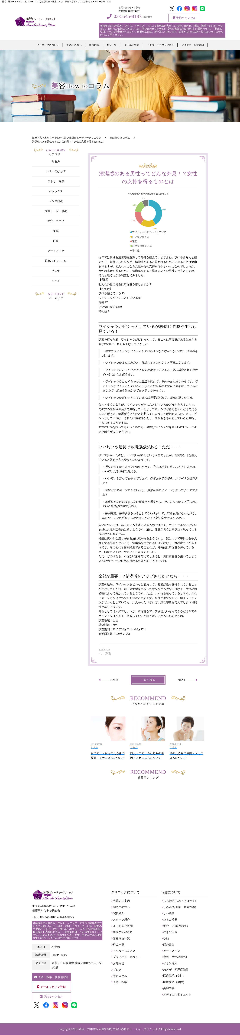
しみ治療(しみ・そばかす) (179, 900)
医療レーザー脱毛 (56, 211)
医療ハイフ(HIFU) (56, 260)
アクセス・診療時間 (193, 45)
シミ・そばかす (56, 171)
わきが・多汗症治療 (176, 969)
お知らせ (118, 963)
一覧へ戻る (148, 679)
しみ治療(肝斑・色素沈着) (179, 907)
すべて (56, 280)
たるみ (56, 161)
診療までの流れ (123, 932)
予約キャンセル (186, 17)
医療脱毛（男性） (174, 982)
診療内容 (94, 45)
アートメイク (55, 250)
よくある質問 (131, 45)
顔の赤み (168, 944)
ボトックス (56, 191)
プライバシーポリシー (127, 956)
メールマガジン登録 (53, 986)
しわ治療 (168, 913)
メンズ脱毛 (56, 201)
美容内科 (168, 988)
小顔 (166, 938)
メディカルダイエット (177, 994)
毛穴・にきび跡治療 (176, 925)
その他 (56, 270)
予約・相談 (120, 982)
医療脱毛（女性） (174, 975)
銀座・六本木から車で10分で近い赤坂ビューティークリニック (118, 1029)
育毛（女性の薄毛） (176, 956)
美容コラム (120, 975)
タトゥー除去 (55, 181)
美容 (56, 230)
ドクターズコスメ (124, 950)
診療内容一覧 (121, 938)
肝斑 (56, 240)
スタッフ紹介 (121, 919)
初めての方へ (74, 45)
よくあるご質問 (123, 925)
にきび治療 (170, 932)
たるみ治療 (170, 919)
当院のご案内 (121, 900)
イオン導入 (170, 963)
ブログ (117, 969)
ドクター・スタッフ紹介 (160, 45)
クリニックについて (48, 45)
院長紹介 (118, 913)
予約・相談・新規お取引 (53, 977)
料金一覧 (112, 45)
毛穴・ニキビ (55, 220)
